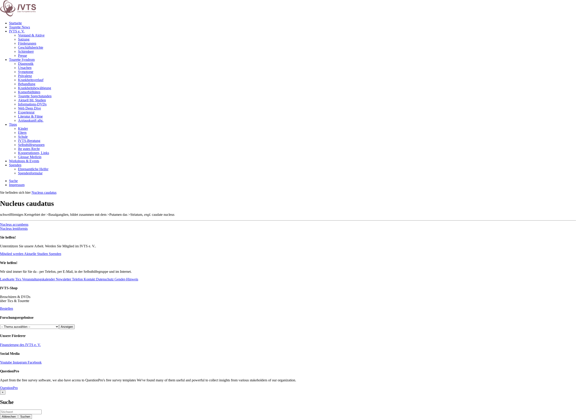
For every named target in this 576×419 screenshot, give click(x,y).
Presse (22, 55)
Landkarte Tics (10, 279)
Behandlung (26, 84)
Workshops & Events (24, 161)
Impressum (17, 185)
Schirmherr (26, 51)
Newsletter (63, 279)
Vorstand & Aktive (31, 35)
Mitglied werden (11, 254)
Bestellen (6, 308)
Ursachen (25, 68)
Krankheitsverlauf (30, 80)
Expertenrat (26, 112)
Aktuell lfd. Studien (32, 100)
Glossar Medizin (29, 157)
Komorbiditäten (29, 92)
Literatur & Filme (30, 116)
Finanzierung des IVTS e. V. (20, 345)
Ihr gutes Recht (29, 149)
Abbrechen (9, 416)
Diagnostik (26, 64)
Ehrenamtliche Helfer (33, 169)
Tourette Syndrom (22, 59)
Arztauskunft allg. (30, 120)
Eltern (22, 132)
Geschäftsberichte (30, 47)
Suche (13, 181)
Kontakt (89, 279)
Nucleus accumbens (14, 224)
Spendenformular (30, 173)
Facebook (34, 362)
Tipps (13, 124)
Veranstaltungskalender (38, 279)
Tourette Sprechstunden (35, 96)
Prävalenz (25, 76)
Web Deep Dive (29, 108)
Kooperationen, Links (33, 153)
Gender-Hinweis (126, 279)
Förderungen (27, 43)
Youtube (6, 362)
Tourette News (19, 27)
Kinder (23, 128)
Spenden (15, 165)
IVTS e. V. (17, 31)
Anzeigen (67, 326)
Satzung (23, 39)
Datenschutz (104, 279)
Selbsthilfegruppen (31, 145)
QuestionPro (9, 388)
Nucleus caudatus (44, 192)
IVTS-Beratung (29, 141)
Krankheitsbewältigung (34, 88)
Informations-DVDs (32, 104)
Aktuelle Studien (36, 254)
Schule (23, 137)
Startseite (15, 23)
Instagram (20, 362)
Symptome (25, 72)
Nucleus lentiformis (14, 228)
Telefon (77, 279)
